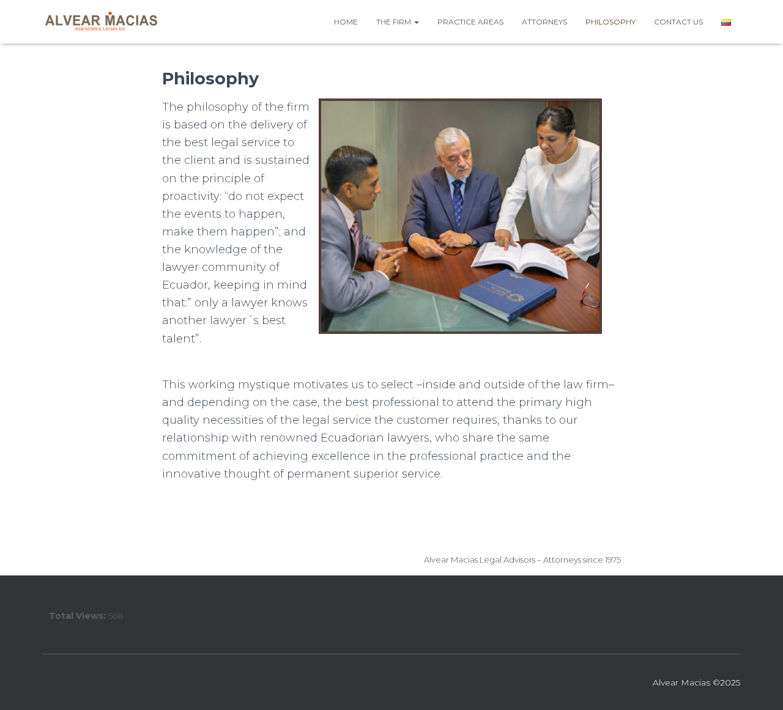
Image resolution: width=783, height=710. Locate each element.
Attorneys (544, 21)
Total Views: (78, 615)
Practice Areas (470, 21)
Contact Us (678, 21)
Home (346, 21)
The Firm (394, 21)
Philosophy (610, 21)
